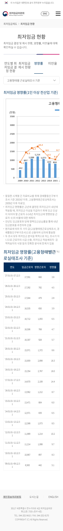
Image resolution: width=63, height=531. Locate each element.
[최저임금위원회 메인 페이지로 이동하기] (13, 14)
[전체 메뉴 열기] (58, 14)
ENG (45, 13)
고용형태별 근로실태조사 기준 (23, 80)
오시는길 (33, 496)
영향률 (38, 63)
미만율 (52, 63)
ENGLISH (53, 496)
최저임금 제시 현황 (24, 65)
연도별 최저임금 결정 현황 (10, 67)
